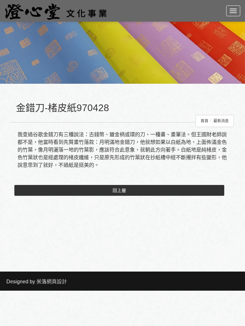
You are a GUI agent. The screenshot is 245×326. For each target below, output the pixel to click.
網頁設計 (57, 281)
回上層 (119, 190)
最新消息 (221, 121)
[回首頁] (56, 11)
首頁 (204, 121)
